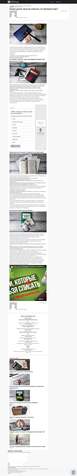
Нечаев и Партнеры (28, 326)
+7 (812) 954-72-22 (28, 329)
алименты (35, 178)
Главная (10, 5)
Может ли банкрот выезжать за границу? (21, 417)
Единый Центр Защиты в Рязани (28, 332)
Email (9, 464)
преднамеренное (12, 242)
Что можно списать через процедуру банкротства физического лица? (23, 55)
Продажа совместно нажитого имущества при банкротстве (27, 432)
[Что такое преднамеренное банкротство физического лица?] (19, 445)
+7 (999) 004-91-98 (28, 342)
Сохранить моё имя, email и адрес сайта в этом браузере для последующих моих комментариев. (24, 466)
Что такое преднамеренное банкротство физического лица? (27, 446)
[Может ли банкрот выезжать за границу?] (19, 415)
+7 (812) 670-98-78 (28, 350)
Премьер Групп (28, 339)
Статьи (52, 1)
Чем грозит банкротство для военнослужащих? (23, 402)
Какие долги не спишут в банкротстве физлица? (19, 56)
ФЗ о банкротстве (25, 207)
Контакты (9, 473)
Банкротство (14, 5)
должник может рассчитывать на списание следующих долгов (34, 84)
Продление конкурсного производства (21, 371)
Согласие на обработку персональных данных (15, 472)
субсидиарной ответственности (28, 183)
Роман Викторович (20, 17)
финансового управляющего (15, 235)
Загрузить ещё (28, 352)
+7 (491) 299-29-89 (28, 336)
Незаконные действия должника (16, 57)
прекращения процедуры (32, 51)
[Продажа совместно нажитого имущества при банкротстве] (19, 430)
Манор (28, 346)
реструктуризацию (13, 197)
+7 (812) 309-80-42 (28, 324)
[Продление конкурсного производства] (19, 370)
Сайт (8, 465)
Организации (58, 1)
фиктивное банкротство (22, 242)
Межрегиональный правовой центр (28, 319)
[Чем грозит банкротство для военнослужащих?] (19, 401)
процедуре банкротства (28, 47)
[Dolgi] (13, 2)
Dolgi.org (47, 468)
